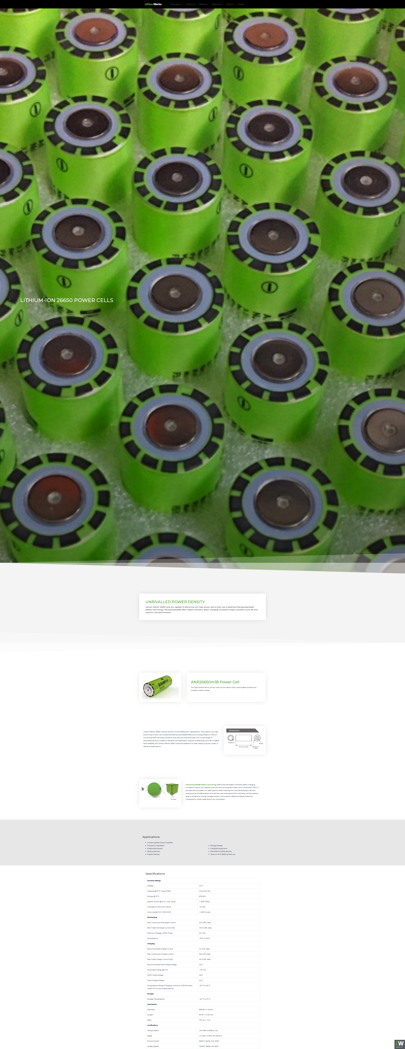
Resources (216, 4)
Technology (175, 4)
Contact (241, 4)
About (229, 4)
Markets (202, 4)
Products (189, 4)
